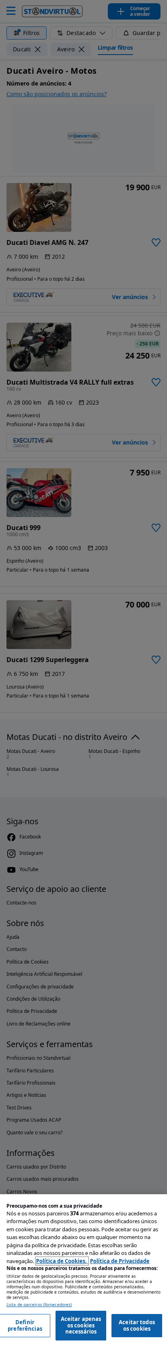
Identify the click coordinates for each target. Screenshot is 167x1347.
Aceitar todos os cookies (137, 1325)
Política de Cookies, (62, 1261)
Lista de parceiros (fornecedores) (39, 1304)
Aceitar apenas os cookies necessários (81, 1325)
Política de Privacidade (120, 1261)
